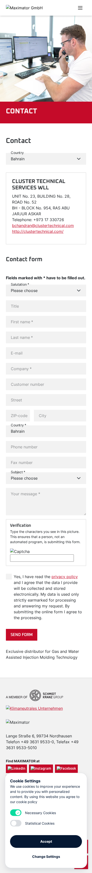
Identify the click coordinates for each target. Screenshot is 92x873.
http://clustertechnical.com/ (38, 231)
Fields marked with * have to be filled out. (45, 277)
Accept (46, 841)
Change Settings (46, 856)
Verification (20, 526)
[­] (56, 8)
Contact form (24, 259)
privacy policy (65, 576)
